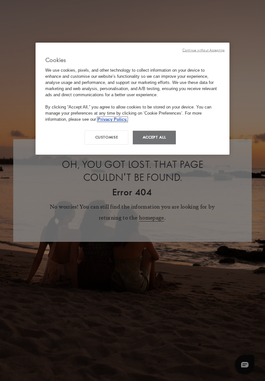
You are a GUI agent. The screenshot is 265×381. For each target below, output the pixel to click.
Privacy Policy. (112, 119)
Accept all (154, 137)
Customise (106, 137)
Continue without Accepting (203, 50)
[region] (132, 99)
